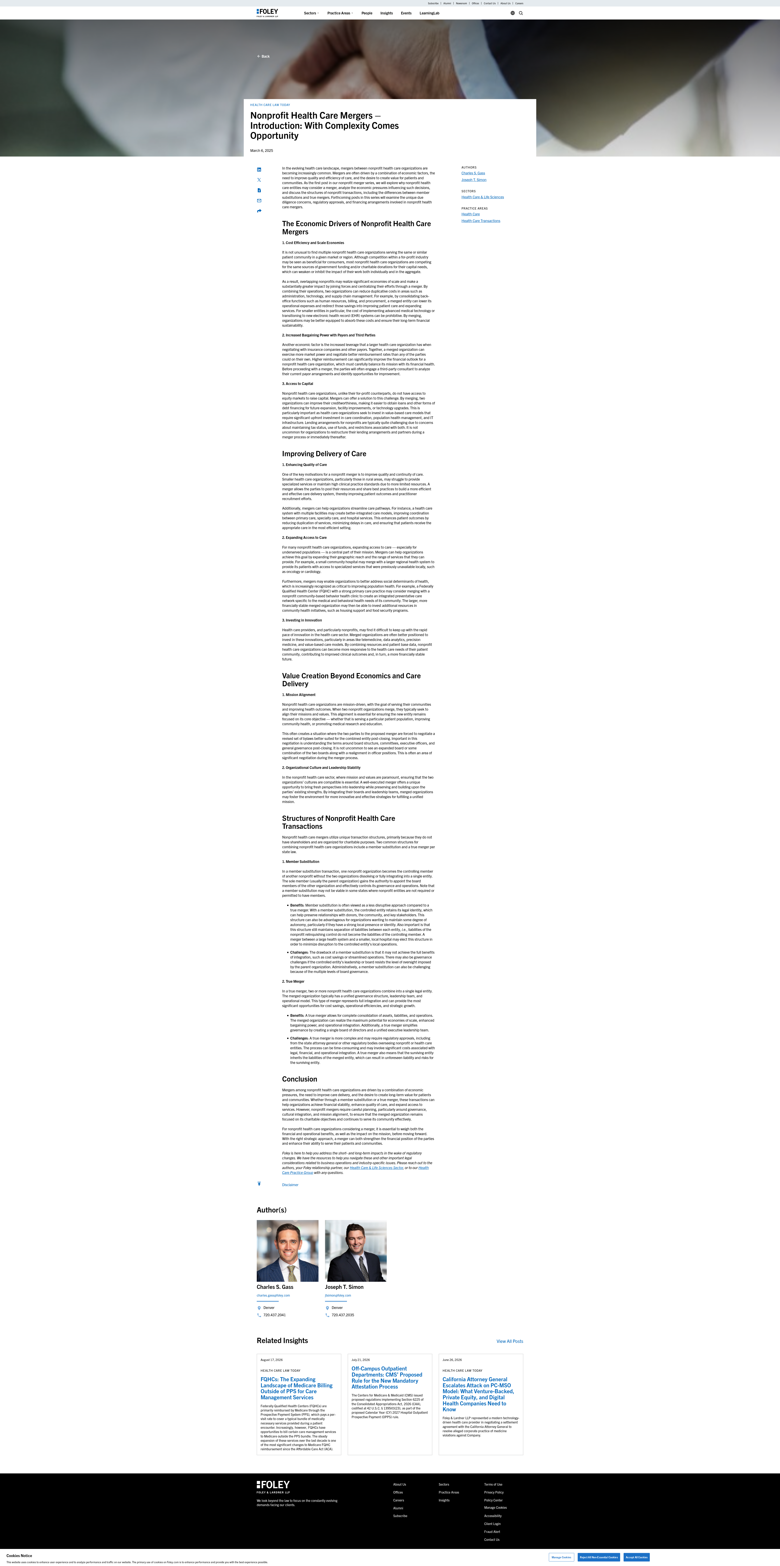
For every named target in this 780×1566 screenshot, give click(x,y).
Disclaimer (290, 1184)
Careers (519, 3)
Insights (386, 13)
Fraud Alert (492, 1531)
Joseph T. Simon (474, 179)
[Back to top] (259, 1184)
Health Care (471, 214)
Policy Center (493, 1500)
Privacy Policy (494, 1492)
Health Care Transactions (481, 220)
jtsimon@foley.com (338, 1295)
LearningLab (429, 13)
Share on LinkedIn (259, 169)
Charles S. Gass (473, 173)
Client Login (492, 1524)
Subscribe (433, 3)
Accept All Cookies (637, 1557)
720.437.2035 (343, 1314)
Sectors (310, 13)
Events (406, 13)
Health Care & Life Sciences (483, 197)
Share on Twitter (259, 179)
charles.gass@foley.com (273, 1295)
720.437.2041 (274, 1314)
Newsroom (461, 3)
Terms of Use (493, 1484)
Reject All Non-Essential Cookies (599, 1557)
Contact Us (490, 3)
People (367, 13)
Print (259, 190)
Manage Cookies (561, 1557)
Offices (475, 3)
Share (259, 211)
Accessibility (493, 1516)
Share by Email (259, 200)
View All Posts (510, 1341)
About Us (505, 3)
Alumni (447, 3)
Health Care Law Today (270, 105)
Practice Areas (338, 13)
